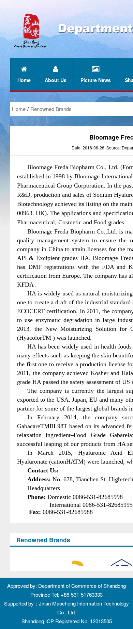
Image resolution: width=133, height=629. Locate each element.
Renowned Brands (51, 108)
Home (19, 108)
